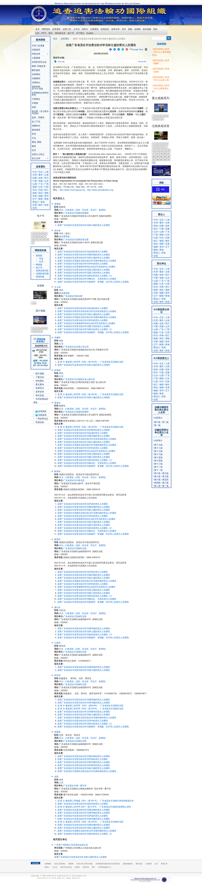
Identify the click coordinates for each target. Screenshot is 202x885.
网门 (93, 867)
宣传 (34, 133)
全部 (35, 207)
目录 (41, 261)
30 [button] (165, 159)
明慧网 (70, 863)
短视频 (137, 28)
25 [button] (165, 156)
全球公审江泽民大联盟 (84, 863)
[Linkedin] (118, 49)
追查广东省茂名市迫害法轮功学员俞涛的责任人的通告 (82, 251)
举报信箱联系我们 (40, 340)
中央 (35, 171)
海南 (35, 192)
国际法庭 (139, 863)
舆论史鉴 (40, 395)
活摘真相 (42, 414)
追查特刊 (40, 387)
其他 (46, 204)
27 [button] (154, 159)
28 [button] (157, 159)
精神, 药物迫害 (39, 65)
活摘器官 (36, 49)
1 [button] (32, 233)
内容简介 (158, 417)
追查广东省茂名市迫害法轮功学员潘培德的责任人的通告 (83, 628)
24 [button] (161, 156)
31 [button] (169, 159)
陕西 (40, 198)
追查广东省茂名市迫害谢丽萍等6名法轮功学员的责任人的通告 (86, 266)
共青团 (35, 102)
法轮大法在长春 (66, 867)
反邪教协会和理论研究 (40, 93)
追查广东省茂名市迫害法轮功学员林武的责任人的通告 (82, 803)
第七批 (165, 476)
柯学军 (57, 675)
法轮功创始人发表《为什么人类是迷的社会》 (161, 51)
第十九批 (158, 444)
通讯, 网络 (36, 141)
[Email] (146, 49)
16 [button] (48, 240)
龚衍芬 (57, 607)
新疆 (35, 186)
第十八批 (158, 447)
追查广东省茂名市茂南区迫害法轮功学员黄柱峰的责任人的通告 (86, 260)
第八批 (157, 476)
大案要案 (36, 57)
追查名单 (115, 28)
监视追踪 (105, 28)
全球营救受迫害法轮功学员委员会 (108, 863)
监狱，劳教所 (38, 117)
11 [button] (45, 236)
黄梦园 (57, 203)
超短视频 (147, 28)
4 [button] (40, 233)
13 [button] (36, 240)
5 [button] (43, 233)
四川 (46, 177)
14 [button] (40, 240)
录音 (124, 28)
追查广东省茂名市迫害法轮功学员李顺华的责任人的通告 (83, 429)
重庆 (40, 174)
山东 (46, 180)
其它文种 (36, 158)
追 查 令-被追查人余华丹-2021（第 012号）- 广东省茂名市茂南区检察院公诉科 (94, 806)
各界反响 (40, 391)
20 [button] (165, 153)
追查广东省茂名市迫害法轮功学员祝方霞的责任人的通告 (83, 269)
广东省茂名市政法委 (72, 295)
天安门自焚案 (38, 45)
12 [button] (33, 240)
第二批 (165, 421)
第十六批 (158, 454)
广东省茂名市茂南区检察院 (76, 212)
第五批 (165, 479)
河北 (35, 189)
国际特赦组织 (128, 863)
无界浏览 (85, 867)
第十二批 (158, 466)
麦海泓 (57, 402)
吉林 (40, 177)
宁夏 (35, 180)
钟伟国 (57, 370)
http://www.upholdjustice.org (100, 189)
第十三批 (158, 463)
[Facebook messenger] (114, 49)
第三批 (157, 421)
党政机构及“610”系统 (37, 87)
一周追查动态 (42, 418)
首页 (37, 28)
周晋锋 (57, 731)
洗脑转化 (36, 125)
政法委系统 (64, 236)
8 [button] (35, 236)
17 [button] (33, 243)
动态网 (77, 867)
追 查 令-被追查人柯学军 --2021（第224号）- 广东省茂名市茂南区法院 (90, 705)
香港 (43, 201)
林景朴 (57, 471)
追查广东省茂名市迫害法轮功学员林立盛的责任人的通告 (83, 224)
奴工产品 (36, 121)
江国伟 (57, 642)
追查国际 (42, 411)
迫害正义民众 (38, 154)
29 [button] (161, 159)
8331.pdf (61, 61)
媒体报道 (36, 129)
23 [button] (157, 156)
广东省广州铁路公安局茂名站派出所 (71, 844)
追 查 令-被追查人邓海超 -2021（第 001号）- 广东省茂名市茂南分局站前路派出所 (95, 800)
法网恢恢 (48, 863)
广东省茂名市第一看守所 (75, 785)
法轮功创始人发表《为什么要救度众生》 (160, 88)
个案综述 (40, 376)
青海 (46, 198)
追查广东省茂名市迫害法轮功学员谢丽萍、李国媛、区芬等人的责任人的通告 (93, 281)
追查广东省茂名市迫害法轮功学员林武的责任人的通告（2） (85, 275)
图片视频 (40, 373)
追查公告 (67, 28)
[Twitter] (123, 49)
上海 (46, 171)
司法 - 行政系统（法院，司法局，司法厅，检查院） (83, 209)
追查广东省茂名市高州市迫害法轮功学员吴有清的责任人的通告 (86, 311)
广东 (40, 183)
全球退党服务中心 (104, 867)
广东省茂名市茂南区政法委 (76, 239)
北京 (40, 171)
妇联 (34, 106)
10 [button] (41, 236)
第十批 (157, 473)
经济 (34, 150)
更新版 (39, 255)
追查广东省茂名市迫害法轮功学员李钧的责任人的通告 (82, 263)
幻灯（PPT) (41, 32)
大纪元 (54, 867)
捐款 (163, 189)
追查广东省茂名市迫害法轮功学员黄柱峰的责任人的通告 (83, 756)
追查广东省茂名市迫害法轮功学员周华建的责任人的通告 (83, 702)
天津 (35, 174)
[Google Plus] (136, 49)
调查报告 (46, 28)
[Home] (39, 14)
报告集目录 (60, 32)
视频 (130, 28)
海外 (40, 204)
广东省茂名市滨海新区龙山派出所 (79, 379)
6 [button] (46, 233)
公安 (61, 343)
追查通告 (56, 28)
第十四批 (158, 460)
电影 (155, 28)
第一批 (157, 425)
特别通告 (40, 380)
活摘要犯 (36, 78)
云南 (46, 174)
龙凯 (56, 776)
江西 (46, 186)
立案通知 (94, 28)
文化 (34, 137)
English (90, 32)
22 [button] (154, 156)
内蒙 (35, 177)
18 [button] (157, 153)
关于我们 (80, 32)
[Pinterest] (127, 49)
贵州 (46, 195)
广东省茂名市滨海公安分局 (76, 346)
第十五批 (158, 457)
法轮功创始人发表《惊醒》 (160, 62)
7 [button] (32, 236)
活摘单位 (36, 82)
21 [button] (169, 153)
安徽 (40, 180)
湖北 (40, 192)
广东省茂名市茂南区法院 (75, 548)
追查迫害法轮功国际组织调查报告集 (42, 273)
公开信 (76, 28)
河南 (40, 189)
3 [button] (37, 233)
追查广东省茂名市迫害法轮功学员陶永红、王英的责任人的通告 (86, 278)
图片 (51, 32)
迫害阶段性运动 (39, 61)
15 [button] (44, 240)
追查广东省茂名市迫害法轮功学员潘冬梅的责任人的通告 (83, 254)
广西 (46, 183)
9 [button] (37, 236)
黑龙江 (36, 201)
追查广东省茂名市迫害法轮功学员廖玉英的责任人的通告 (83, 272)
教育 (34, 145)
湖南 (46, 192)
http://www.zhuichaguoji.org (72, 189)
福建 (40, 195)
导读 (41, 258)
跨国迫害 (36, 54)
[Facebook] (110, 49)
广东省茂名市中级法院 (73, 480)
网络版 (39, 264)
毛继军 (57, 337)
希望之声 (164, 863)
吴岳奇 (57, 230)
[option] (40, 223)
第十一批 (158, 469)
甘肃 (35, 195)
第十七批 (158, 450)
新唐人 (47, 867)
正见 (156, 863)
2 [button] (35, 233)
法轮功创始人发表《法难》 (160, 70)
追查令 (85, 28)
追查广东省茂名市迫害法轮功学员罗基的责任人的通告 (82, 503)
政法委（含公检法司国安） (40, 112)
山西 (35, 183)
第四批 (157, 482)
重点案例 (40, 384)
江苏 (40, 186)
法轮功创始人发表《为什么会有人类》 (161, 78)
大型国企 (36, 98)
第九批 (165, 473)
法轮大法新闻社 (59, 863)
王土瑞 (57, 286)
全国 (35, 204)
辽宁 (35, 198)
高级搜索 (161, 43)
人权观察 (148, 863)
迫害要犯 (36, 74)
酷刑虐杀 (36, 70)
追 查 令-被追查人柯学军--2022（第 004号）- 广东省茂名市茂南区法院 (90, 361)
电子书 (71, 32)
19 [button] (161, 153)
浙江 (46, 189)
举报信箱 (40, 422)
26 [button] (169, 156)
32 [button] (154, 163)
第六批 (157, 479)
